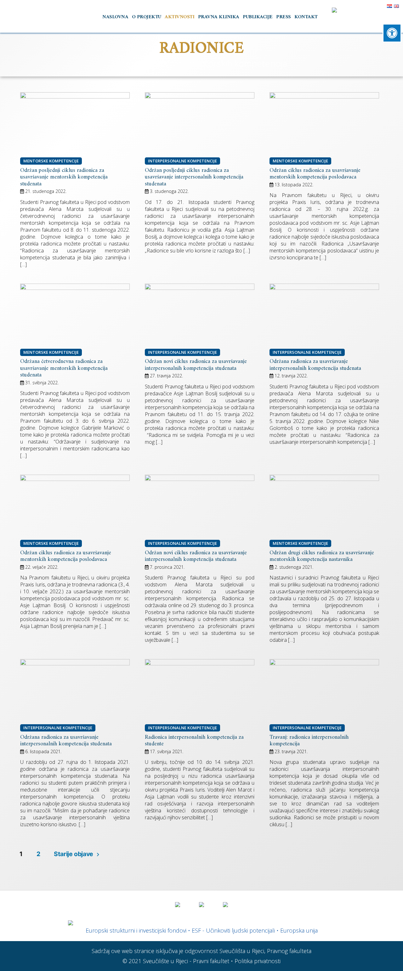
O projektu (146, 17)
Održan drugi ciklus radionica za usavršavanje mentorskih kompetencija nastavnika (322, 556)
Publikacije (258, 17)
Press (283, 17)
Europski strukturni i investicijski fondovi (136, 930)
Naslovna (115, 17)
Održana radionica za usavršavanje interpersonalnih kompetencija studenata (315, 365)
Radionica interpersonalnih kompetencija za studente (194, 740)
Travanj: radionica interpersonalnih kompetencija (309, 740)
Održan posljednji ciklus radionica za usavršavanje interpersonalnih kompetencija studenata (194, 177)
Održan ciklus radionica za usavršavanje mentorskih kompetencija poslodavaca (315, 174)
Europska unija (299, 930)
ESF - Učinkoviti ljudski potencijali (233, 930)
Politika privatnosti (258, 961)
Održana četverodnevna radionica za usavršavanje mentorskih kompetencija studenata (64, 368)
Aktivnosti (179, 17)
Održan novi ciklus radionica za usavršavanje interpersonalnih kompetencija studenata (196, 365)
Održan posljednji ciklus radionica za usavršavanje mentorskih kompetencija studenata (64, 177)
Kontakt (306, 17)
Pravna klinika (218, 17)
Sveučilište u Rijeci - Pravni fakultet (186, 961)
